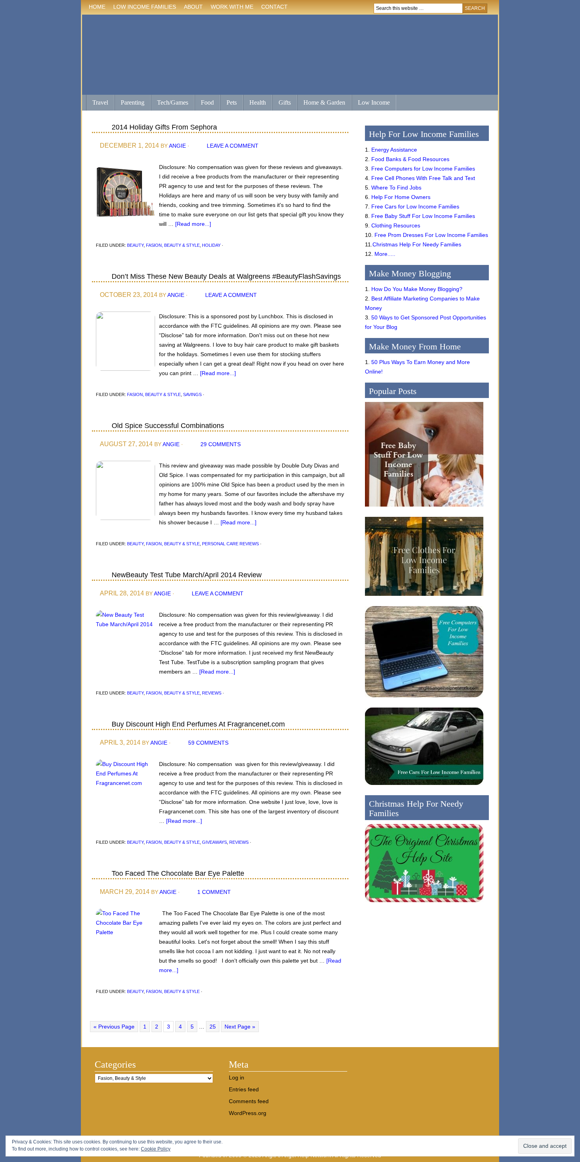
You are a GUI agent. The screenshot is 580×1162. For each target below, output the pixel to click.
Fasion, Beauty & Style (173, 245)
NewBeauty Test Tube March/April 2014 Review (187, 575)
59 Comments (208, 743)
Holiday (211, 245)
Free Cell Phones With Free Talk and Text (423, 178)
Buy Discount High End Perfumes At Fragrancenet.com (198, 724)
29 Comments (220, 444)
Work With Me (232, 7)
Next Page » (240, 1026)
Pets (231, 102)
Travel (97, 103)
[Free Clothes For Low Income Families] (424, 598)
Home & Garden (321, 103)
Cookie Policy (155, 1149)
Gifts (281, 103)
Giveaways (214, 842)
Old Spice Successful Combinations (168, 426)
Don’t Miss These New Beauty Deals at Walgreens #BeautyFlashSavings (226, 276)
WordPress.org (247, 1113)
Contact (274, 7)
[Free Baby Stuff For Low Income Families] (424, 508)
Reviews (211, 693)
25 (213, 1026)
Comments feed (249, 1101)
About (191, 8)
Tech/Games (169, 103)
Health (254, 103)
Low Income (371, 103)
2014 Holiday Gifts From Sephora (164, 127)
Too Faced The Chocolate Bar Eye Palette (178, 873)
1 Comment (214, 892)
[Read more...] (193, 224)
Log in (236, 1077)
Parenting (132, 102)
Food (207, 102)
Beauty (135, 245)
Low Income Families (142, 8)
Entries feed (244, 1089)
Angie (177, 146)
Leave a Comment (232, 146)
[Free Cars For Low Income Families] (424, 787)
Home (97, 7)
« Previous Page (114, 1026)
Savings (192, 394)
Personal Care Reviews (230, 543)
